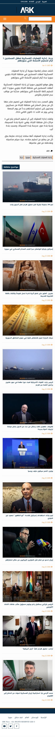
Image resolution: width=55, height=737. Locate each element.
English (24, 1)
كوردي (38, 1)
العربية (44, 1)
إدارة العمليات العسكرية (42, 157)
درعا (21, 157)
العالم (27, 717)
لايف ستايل (19, 717)
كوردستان (34, 717)
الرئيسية (43, 717)
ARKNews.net (27, 10)
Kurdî (31, 1)
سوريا (28, 157)
